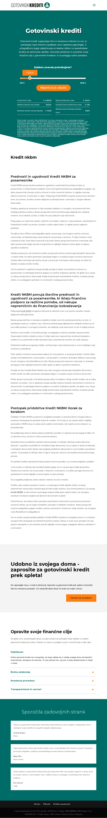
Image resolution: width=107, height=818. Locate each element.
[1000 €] (29, 78)
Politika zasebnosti (61, 804)
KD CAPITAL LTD (73, 811)
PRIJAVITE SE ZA (53, 87)
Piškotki (46, 804)
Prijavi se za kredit (81, 598)
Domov (37, 804)
